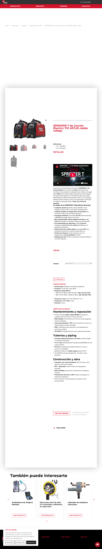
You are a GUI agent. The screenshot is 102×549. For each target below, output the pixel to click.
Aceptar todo (31, 542)
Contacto (86, 6)
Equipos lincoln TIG (36, 25)
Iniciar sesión (61, 413)
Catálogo (59, 279)
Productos (15, 6)
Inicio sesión (87, 2)
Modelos (56, 263)
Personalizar (9, 542)
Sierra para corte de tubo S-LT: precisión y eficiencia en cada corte (51, 504)
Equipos (24, 25)
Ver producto (19, 515)
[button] (46, 120)
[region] (20, 536)
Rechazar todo (20, 542)
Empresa (63, 6)
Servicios (40, 6)
